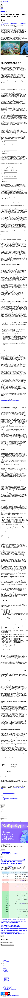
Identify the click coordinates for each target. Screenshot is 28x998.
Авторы (5, 970)
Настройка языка (4, 995)
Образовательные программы (9, 989)
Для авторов (6, 977)
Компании (5, 969)
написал (10, 866)
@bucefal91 (3, 813)
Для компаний (6, 978)
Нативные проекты (7, 988)
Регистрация (6, 961)
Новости (5, 966)
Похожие (10, 942)
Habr (8, 996)
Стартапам (5, 990)
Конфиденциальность (8, 981)
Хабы (4, 968)
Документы (5, 979)
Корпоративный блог (8, 986)
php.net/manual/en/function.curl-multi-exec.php (10, 400)
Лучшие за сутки (4, 942)
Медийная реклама (7, 987)
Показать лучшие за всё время (7, 944)
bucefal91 (3, 11)
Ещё (4, 936)
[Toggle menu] (1, 1)
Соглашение (6, 980)
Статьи (4, 965)
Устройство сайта (7, 975)
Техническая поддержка (13, 995)
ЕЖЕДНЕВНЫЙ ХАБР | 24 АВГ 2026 (9, 853)
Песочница (5, 971)
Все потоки (5, 1)
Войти (4, 960)
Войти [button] (2, 8)
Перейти (2, 850)
